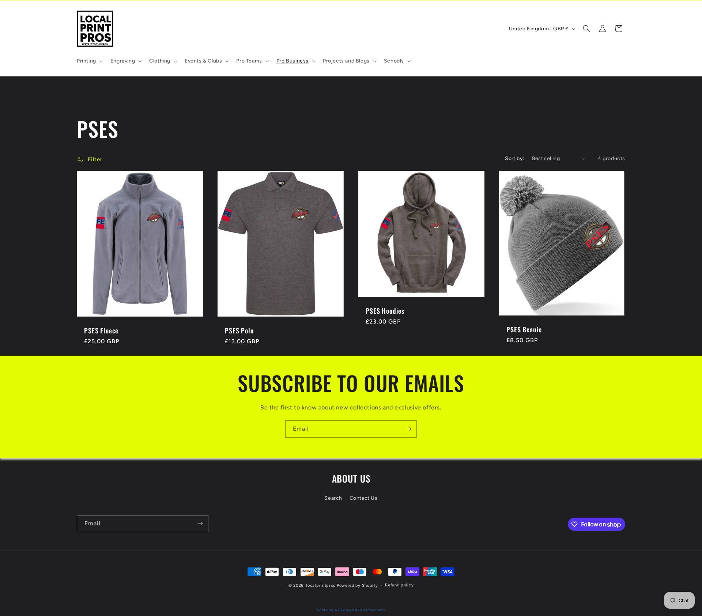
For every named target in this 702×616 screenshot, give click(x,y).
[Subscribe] (408, 429)
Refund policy (399, 585)
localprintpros (320, 585)
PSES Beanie (524, 329)
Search (333, 498)
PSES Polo (239, 330)
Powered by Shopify (357, 585)
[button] (89, 61)
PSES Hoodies (385, 311)
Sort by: (514, 158)
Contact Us (364, 498)
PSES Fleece (101, 330)
